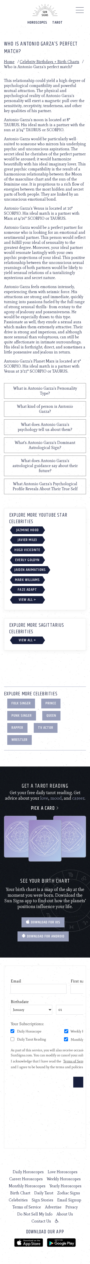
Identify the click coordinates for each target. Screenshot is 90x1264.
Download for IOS (45, 922)
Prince (51, 703)
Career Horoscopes (26, 1179)
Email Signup (69, 1200)
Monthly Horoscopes (27, 1186)
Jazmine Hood (27, 530)
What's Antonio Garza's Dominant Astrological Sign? (45, 445)
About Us (64, 1214)
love (44, 798)
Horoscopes (37, 22)
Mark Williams (27, 580)
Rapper (17, 728)
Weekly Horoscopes (64, 1179)
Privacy (72, 1207)
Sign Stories (42, 1200)
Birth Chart (20, 1193)
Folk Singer (21, 703)
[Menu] (80, 11)
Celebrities (18, 1200)
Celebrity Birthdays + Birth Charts (49, 61)
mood (56, 798)
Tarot (57, 22)
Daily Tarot (43, 1193)
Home (9, 61)
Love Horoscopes (63, 1171)
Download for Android (45, 936)
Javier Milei (27, 540)
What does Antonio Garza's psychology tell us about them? (45, 427)
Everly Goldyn (27, 560)
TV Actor (45, 728)
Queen (51, 715)
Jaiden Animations (30, 570)
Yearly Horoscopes (66, 1186)
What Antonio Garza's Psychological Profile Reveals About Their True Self (45, 486)
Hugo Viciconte (27, 550)
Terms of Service (26, 1207)
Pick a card (43, 808)
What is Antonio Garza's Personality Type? (45, 391)
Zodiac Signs (68, 1193)
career (78, 798)
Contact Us (41, 1221)
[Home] (45, 10)
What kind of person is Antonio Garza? (45, 409)
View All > (27, 600)
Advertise (53, 1207)
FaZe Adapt (27, 589)
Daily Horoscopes (28, 1171)
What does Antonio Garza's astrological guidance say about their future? (45, 465)
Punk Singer (22, 715)
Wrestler (20, 740)
